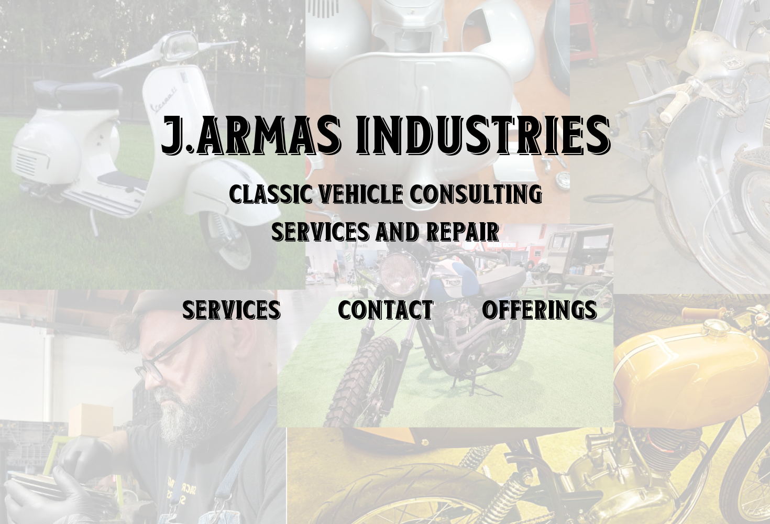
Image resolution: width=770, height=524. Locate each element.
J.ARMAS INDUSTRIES (385, 134)
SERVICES (231, 310)
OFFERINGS (539, 310)
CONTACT (385, 310)
